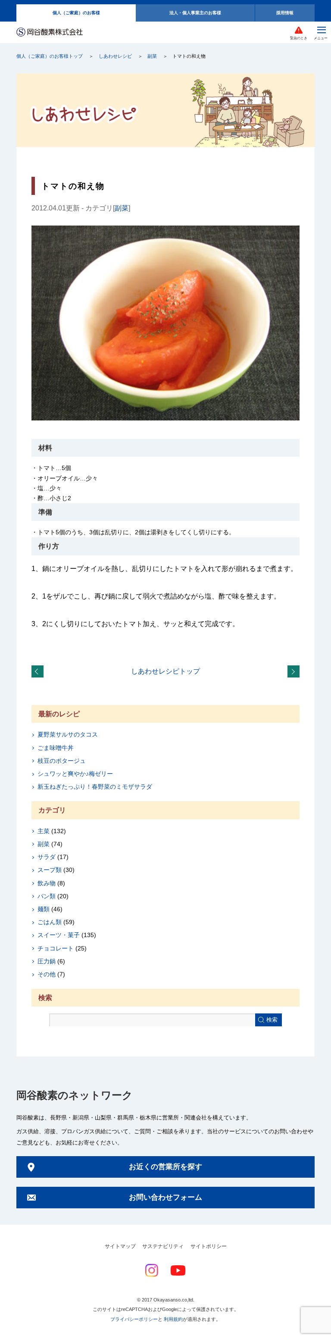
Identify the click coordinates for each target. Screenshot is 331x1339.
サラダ (46, 856)
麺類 (43, 909)
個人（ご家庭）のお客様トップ (49, 56)
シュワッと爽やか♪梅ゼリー (75, 773)
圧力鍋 (46, 961)
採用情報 (285, 12)
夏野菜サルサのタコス (67, 734)
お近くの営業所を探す (165, 1167)
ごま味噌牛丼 (55, 747)
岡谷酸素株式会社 (49, 32)
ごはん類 (49, 922)
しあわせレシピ (115, 56)
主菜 (43, 831)
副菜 (152, 56)
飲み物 (46, 883)
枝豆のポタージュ (61, 760)
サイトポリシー (208, 1246)
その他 (46, 974)
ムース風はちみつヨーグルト (39, 672)
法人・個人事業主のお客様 (195, 12)
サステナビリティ (163, 1246)
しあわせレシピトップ (165, 671)
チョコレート (55, 948)
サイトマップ (120, 1246)
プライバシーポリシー (134, 1319)
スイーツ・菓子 (58, 934)
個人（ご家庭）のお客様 (76, 12)
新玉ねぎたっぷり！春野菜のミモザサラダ (94, 786)
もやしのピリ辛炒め (295, 672)
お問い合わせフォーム (165, 1197)
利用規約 (173, 1319)
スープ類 (49, 869)
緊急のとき (298, 38)
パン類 (46, 896)
